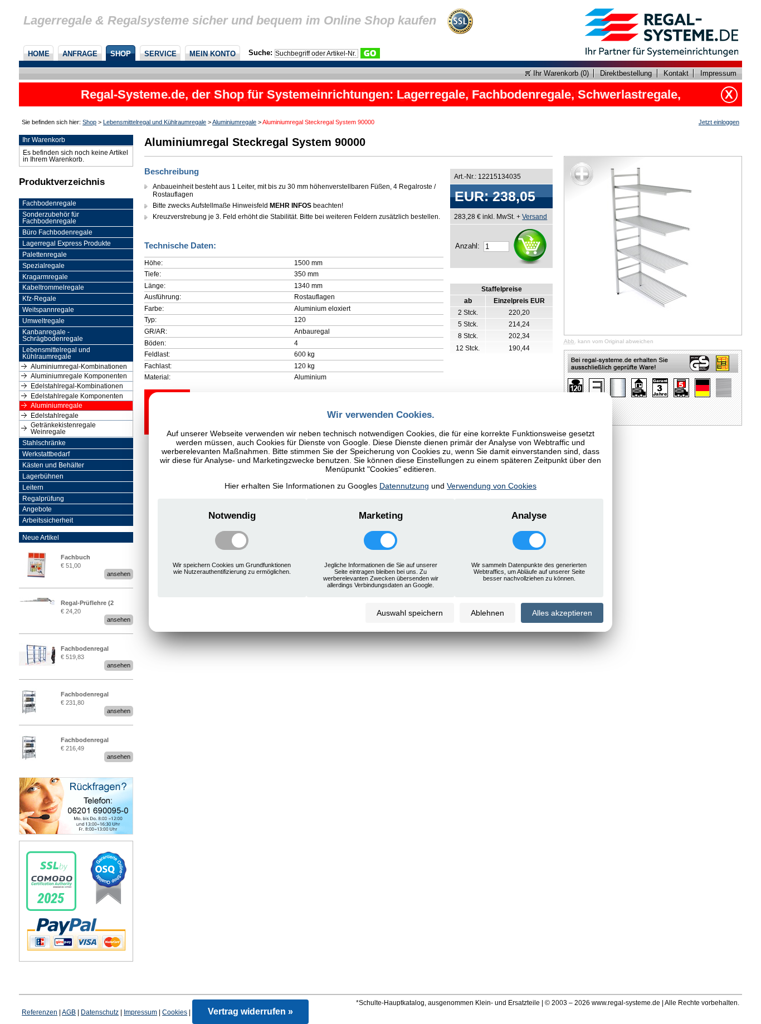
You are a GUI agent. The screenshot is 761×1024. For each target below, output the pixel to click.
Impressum (718, 73)
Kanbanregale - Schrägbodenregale (52, 335)
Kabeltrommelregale (53, 287)
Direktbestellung (626, 73)
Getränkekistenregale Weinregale (63, 428)
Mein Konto (212, 54)
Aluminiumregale (234, 122)
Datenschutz (100, 1012)
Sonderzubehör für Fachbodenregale (50, 218)
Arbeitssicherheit (47, 520)
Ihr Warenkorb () (560, 73)
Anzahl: (467, 246)
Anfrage (79, 54)
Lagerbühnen (43, 476)
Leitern (32, 487)
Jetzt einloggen (719, 122)
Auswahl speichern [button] (410, 612)
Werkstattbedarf (46, 454)
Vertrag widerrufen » (250, 1011)
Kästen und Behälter (53, 465)
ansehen (118, 573)
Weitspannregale (48, 309)
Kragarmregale (45, 277)
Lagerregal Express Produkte (66, 243)
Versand (534, 216)
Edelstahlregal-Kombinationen (77, 386)
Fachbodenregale (49, 203)
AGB (69, 1012)
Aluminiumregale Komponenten (79, 376)
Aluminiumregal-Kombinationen (79, 366)
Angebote (37, 509)
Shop (120, 54)
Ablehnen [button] (487, 612)
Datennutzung (404, 485)
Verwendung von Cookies (491, 485)
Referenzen (39, 1012)
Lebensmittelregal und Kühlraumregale (154, 122)
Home (39, 54)
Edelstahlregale (55, 415)
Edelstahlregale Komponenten (77, 396)
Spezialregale (43, 265)
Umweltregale (43, 321)
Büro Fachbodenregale (57, 232)
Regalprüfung (43, 498)
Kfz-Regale (39, 298)
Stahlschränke (44, 443)
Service (160, 54)
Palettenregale (44, 254)
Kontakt (676, 73)
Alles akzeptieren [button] (562, 612)
